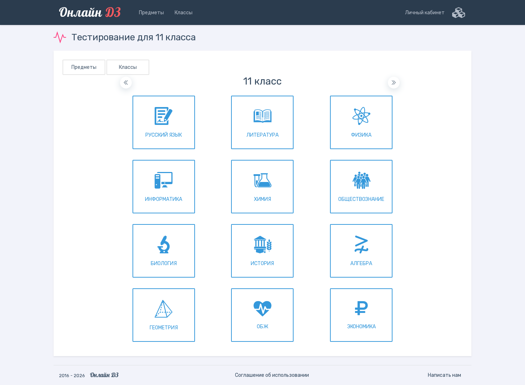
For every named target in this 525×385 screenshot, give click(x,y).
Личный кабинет (425, 13)
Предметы (83, 67)
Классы (128, 67)
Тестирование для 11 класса (133, 37)
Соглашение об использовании (272, 375)
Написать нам (444, 375)
